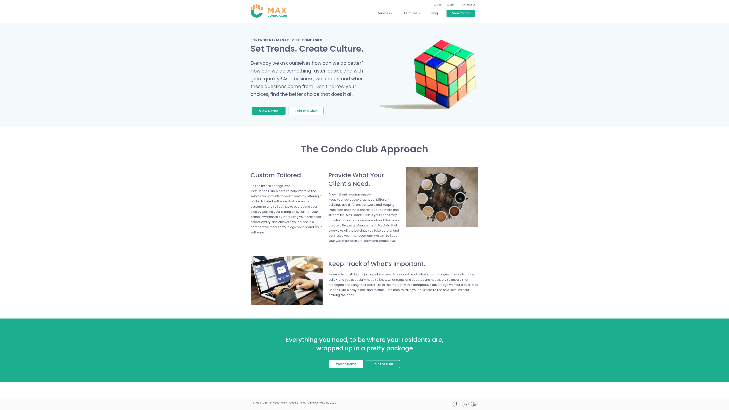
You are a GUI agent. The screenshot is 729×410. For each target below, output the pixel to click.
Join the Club (306, 110)
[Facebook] (456, 404)
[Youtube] (474, 404)
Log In (437, 4)
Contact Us (469, 4)
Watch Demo (346, 364)
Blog (434, 13)
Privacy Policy (278, 402)
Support (451, 4)
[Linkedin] (465, 404)
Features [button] (411, 13)
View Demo (461, 13)
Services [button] (384, 13)
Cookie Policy (297, 402)
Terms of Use (260, 402)
